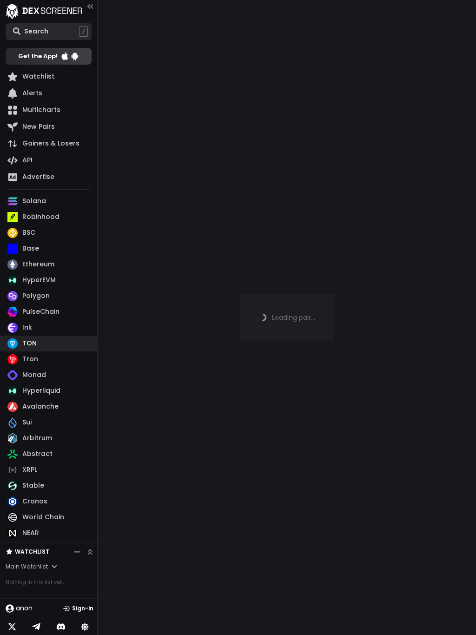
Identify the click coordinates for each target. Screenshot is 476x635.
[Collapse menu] (90, 6)
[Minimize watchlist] (77, 552)
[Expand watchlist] (90, 552)
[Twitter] (12, 626)
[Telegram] (36, 626)
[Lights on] (85, 626)
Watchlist (32, 552)
